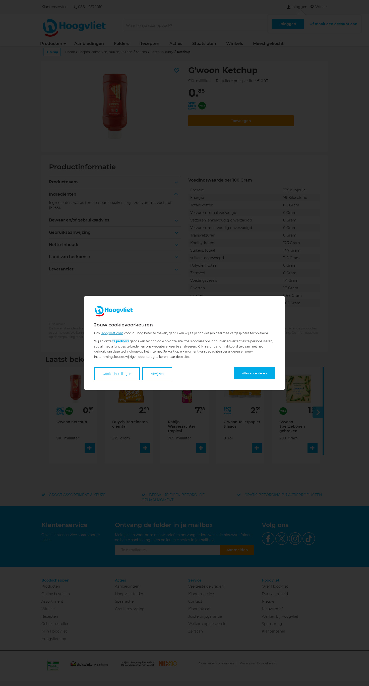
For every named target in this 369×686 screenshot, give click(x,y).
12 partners (120, 341)
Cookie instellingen (117, 374)
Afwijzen (157, 374)
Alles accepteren (254, 373)
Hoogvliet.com (112, 333)
